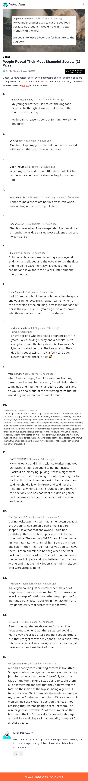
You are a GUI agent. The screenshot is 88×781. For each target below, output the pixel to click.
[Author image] (4, 71)
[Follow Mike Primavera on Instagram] (21, 753)
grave (24, 81)
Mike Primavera (14, 71)
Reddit (6, 57)
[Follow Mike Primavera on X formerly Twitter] (15, 753)
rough (25, 85)
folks (41, 81)
